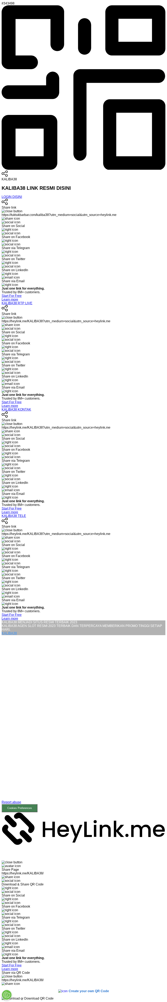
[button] (83, 723)
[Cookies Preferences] (7, 995)
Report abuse (11, 802)
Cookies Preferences (19, 808)
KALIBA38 (9, 633)
